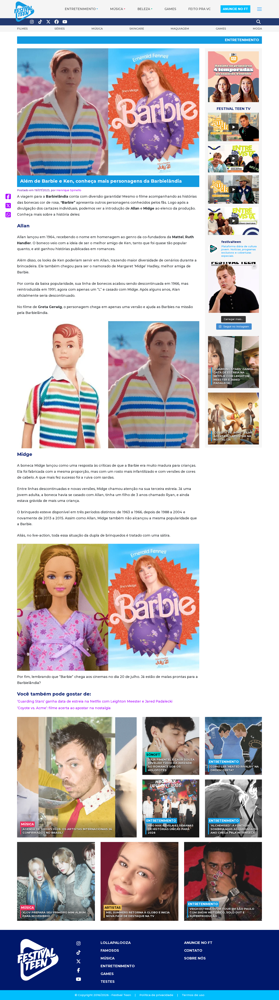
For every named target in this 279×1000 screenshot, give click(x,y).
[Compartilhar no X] (8, 206)
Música (116, 9)
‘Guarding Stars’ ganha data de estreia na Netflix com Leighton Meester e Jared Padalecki (94, 701)
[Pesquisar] (258, 22)
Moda (257, 28)
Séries (59, 28)
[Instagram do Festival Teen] (32, 21)
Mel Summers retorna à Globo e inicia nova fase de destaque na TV (138, 914)
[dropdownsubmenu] (259, 9)
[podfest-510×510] (233, 76)
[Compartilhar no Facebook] (8, 196)
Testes (108, 982)
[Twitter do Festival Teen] (48, 21)
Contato (193, 950)
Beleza (143, 9)
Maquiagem (180, 28)
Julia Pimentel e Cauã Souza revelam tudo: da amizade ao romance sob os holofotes (171, 765)
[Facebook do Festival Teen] (56, 21)
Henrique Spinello (68, 190)
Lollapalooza (116, 943)
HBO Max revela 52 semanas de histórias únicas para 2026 (170, 829)
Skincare (136, 28)
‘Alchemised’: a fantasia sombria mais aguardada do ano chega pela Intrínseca (234, 829)
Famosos (110, 950)
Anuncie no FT (235, 9)
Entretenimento (80, 9)
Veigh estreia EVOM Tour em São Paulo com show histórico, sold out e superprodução (222, 912)
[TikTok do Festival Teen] (40, 21)
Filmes (22, 28)
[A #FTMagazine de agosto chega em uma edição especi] (233, 287)
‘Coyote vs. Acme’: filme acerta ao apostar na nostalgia (64, 708)
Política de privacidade (156, 995)
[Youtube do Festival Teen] (65, 21)
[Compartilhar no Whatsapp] (8, 215)
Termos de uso (193, 995)
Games (170, 9)
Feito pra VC (199, 9)
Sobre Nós (195, 958)
